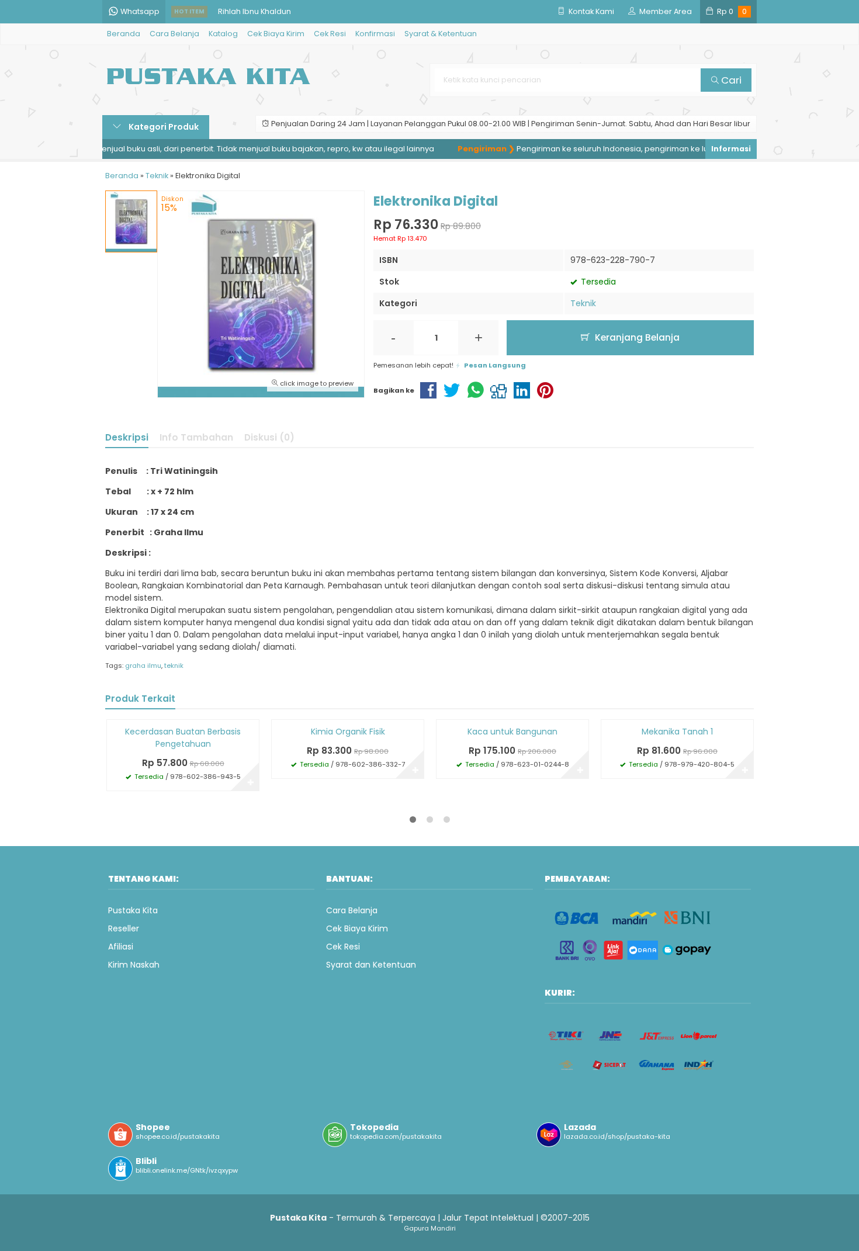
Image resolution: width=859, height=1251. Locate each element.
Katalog (223, 34)
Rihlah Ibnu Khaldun (254, 11)
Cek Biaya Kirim (275, 34)
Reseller (123, 928)
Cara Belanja (174, 34)
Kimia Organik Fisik (348, 731)
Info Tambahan (196, 437)
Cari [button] (730, 80)
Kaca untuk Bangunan (512, 731)
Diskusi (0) (269, 437)
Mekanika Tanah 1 (677, 731)
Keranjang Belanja (636, 337)
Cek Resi (330, 34)
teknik (173, 665)
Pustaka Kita (133, 910)
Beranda (123, 34)
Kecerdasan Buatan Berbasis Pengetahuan (183, 738)
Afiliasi (120, 946)
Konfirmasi (375, 34)
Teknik (583, 303)
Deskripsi (126, 437)
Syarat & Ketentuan (440, 34)
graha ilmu (143, 665)
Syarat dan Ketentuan (371, 965)
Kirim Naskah (134, 965)
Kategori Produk (163, 127)
